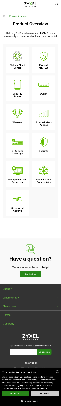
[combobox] (57, 371)
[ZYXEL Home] (30, 4)
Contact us (30, 274)
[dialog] (30, 387)
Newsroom (9, 306)
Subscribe (44, 352)
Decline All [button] (45, 393)
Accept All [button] (15, 393)
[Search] (57, 4)
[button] (30, 401)
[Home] (4, 16)
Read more (42, 388)
